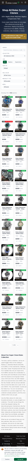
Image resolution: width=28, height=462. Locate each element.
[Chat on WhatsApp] (18, 2)
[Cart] (25, 2)
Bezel (4, 84)
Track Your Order (20, 436)
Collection (6, 53)
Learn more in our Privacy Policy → (12, 456)
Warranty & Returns (21, 438)
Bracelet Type (7, 78)
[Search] (22, 2)
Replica (10, 62)
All (5, 62)
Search (5, 47)
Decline (7, 459)
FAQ (21, 441)
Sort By (5, 65)
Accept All (20, 459)
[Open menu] (3, 2)
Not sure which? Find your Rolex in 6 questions (14, 36)
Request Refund (21, 446)
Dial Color (6, 72)
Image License (7, 446)
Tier (4, 59)
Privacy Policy (20, 443)
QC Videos (7, 436)
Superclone (18, 62)
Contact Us (7, 441)
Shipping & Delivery (7, 438)
